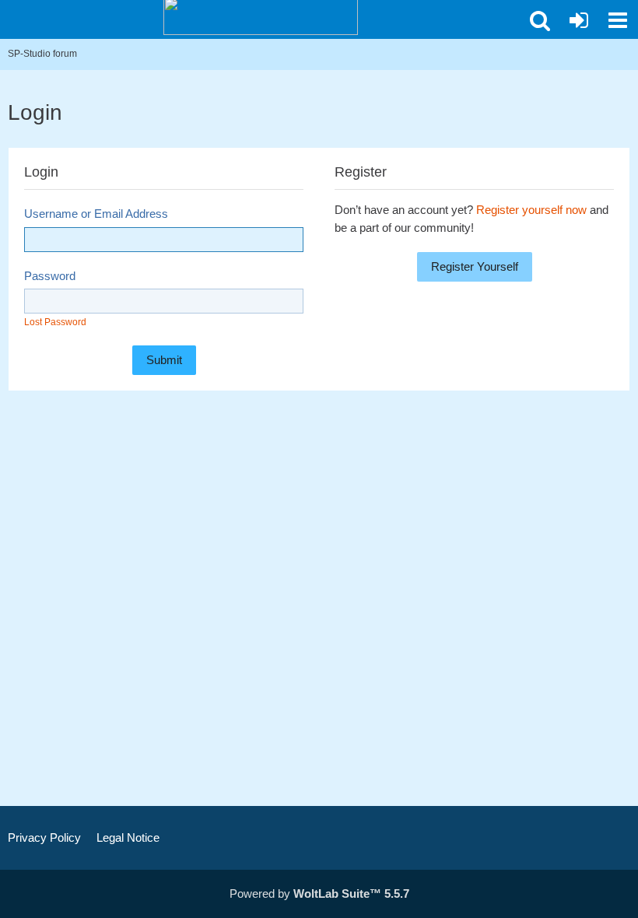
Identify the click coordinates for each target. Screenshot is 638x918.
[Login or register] (578, 20)
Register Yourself (474, 266)
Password (49, 275)
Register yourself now (531, 209)
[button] (540, 20)
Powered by (319, 893)
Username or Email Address (96, 213)
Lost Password (55, 322)
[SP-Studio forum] (260, 15)
